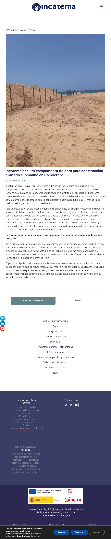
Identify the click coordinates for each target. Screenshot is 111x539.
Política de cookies (18, 525)
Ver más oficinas (26, 431)
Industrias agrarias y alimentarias (55, 347)
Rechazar (79, 532)
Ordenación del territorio (56, 362)
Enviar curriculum (26, 477)
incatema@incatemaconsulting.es (27, 428)
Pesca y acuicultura (55, 367)
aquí (59, 229)
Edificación (55, 341)
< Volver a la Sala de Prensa (20, 30)
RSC (55, 372)
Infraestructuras (55, 352)
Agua (55, 326)
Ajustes (96, 532)
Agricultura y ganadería (55, 321)
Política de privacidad (55, 525)
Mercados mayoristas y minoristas (55, 357)
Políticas (92, 525)
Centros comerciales (55, 336)
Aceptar (61, 532)
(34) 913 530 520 (30, 419)
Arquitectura (55, 331)
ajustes (37, 536)
